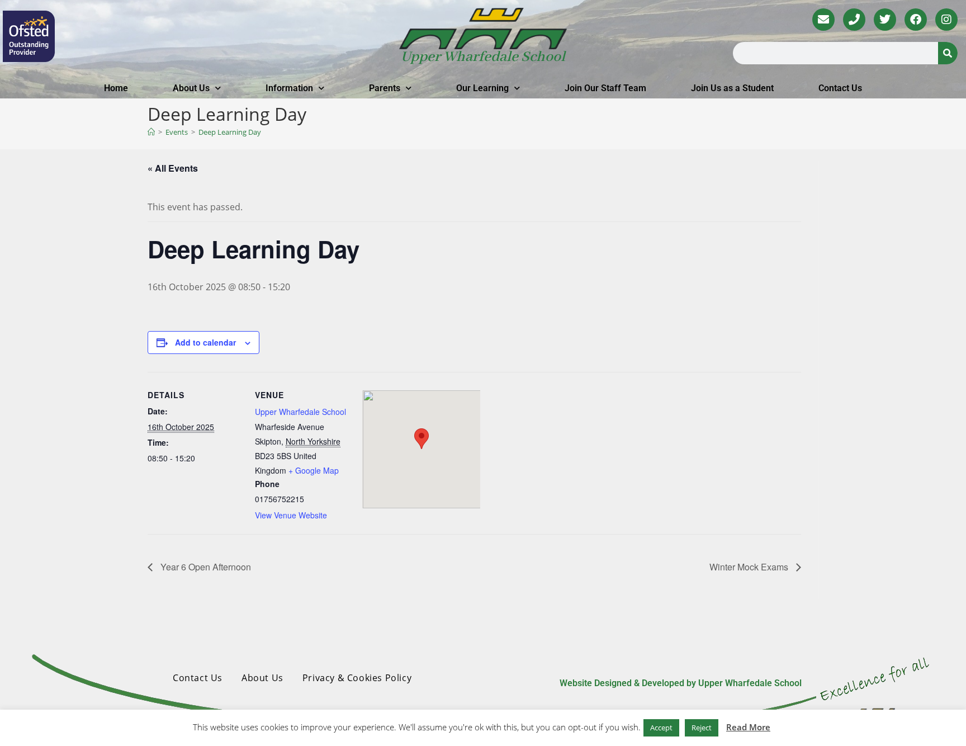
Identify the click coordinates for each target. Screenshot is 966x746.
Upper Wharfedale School (483, 57)
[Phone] (854, 19)
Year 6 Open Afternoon (204, 566)
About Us (191, 88)
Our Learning (482, 88)
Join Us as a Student (732, 88)
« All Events (173, 168)
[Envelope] (823, 19)
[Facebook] (916, 19)
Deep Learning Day (229, 132)
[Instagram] (946, 19)
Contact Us (840, 88)
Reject (702, 728)
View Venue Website (291, 515)
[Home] (151, 132)
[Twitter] (885, 19)
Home (116, 88)
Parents (384, 88)
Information (289, 88)
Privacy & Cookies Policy (356, 678)
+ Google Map (313, 470)
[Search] (948, 53)
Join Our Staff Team (605, 88)
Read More (748, 727)
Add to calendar (205, 342)
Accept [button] (661, 728)
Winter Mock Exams (749, 566)
